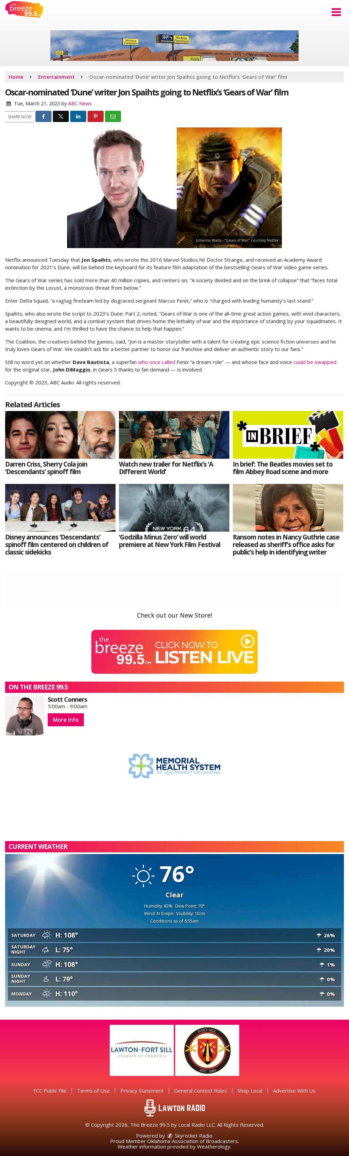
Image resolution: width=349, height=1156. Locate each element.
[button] (336, 12)
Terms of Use (93, 1090)
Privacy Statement (142, 1090)
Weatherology (213, 1146)
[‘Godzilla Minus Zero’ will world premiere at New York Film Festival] (174, 508)
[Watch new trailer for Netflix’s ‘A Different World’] (174, 435)
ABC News (80, 103)
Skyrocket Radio (192, 1135)
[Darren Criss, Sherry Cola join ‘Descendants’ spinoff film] (60, 435)
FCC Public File (49, 1090)
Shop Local (250, 1090)
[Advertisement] (174, 45)
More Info (66, 720)
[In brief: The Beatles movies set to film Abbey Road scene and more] (288, 435)
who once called (156, 362)
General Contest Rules (200, 1090)
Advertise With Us (294, 1090)
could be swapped (314, 362)
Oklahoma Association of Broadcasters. (193, 1141)
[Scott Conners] (24, 715)
